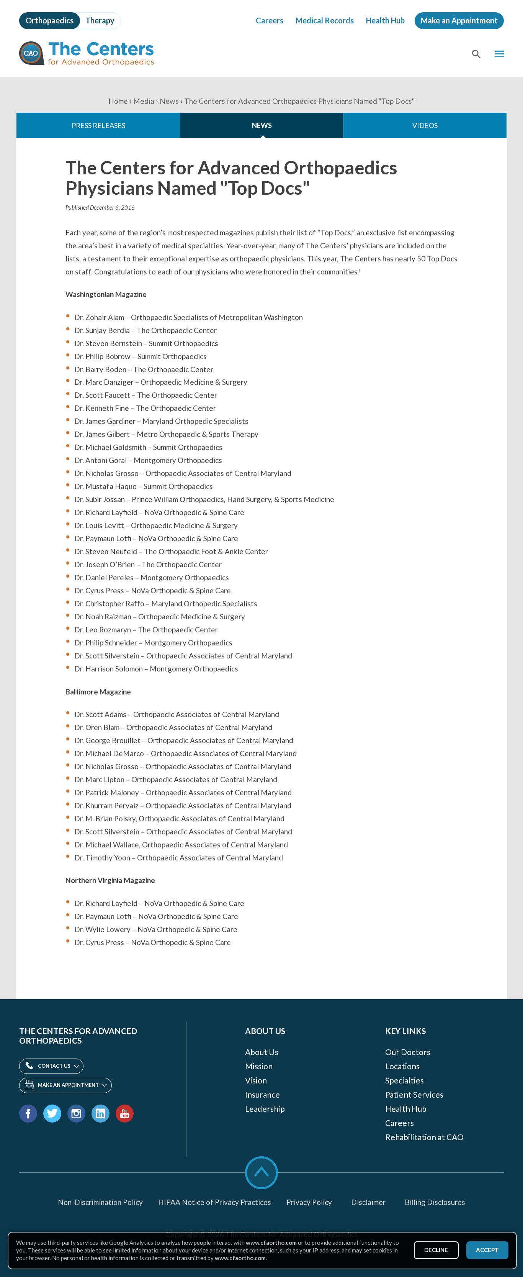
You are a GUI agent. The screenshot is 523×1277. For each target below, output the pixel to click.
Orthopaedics (50, 20)
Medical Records (325, 20)
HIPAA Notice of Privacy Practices (214, 1202)
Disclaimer (368, 1202)
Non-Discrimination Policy (100, 1202)
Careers (269, 20)
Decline (436, 1249)
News (169, 101)
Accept (487, 1249)
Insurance (262, 1094)
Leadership (265, 1108)
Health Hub (385, 20)
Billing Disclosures (435, 1202)
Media (143, 101)
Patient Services (414, 1094)
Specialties (404, 1080)
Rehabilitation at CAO (424, 1137)
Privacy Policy (309, 1202)
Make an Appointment (459, 20)
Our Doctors (407, 1052)
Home (118, 101)
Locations (402, 1066)
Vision (256, 1080)
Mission (259, 1066)
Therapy (99, 20)
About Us (261, 1052)
